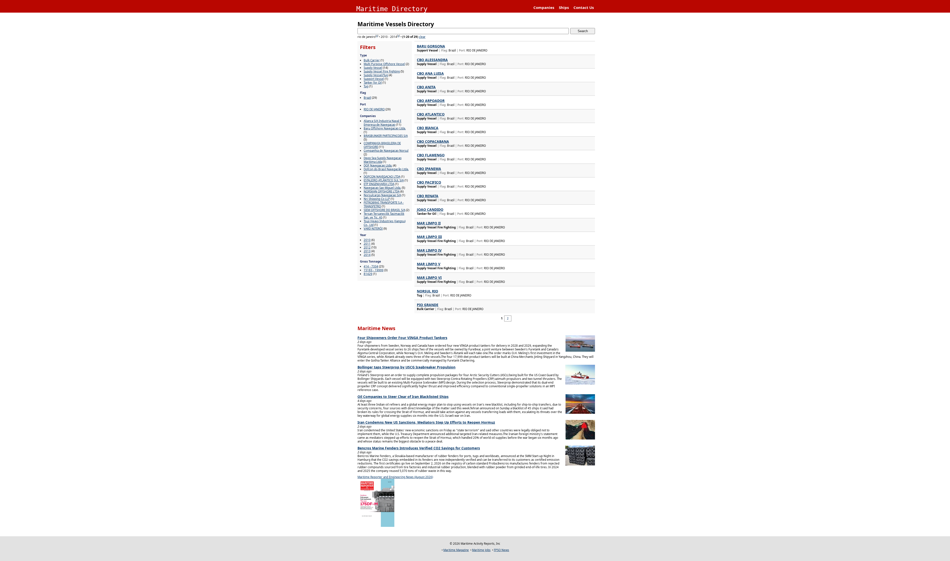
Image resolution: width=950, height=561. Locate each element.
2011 (367, 243)
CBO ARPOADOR (431, 100)
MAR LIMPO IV (429, 250)
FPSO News (501, 550)
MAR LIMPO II (429, 223)
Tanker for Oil (373, 82)
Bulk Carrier (372, 60)
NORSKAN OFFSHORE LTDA (382, 191)
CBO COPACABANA (433, 141)
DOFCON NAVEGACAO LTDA (382, 176)
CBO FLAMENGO (431, 155)
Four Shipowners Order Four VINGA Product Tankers (402, 337)
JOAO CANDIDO (430, 209)
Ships (564, 7)
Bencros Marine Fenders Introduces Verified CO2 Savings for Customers (418, 448)
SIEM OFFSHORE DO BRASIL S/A (384, 210)
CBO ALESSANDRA (432, 59)
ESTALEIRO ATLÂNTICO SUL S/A (384, 180)
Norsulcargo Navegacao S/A (382, 195)
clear (422, 37)
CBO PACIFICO (429, 182)
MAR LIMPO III (429, 236)
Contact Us (583, 7)
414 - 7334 (371, 266)
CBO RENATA (427, 196)
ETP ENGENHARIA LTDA (379, 184)
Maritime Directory (392, 9)
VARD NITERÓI (373, 228)
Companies (543, 7)
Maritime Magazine (456, 550)
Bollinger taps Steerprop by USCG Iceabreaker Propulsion (406, 367)
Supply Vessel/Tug (376, 75)
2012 (367, 247)
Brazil (367, 97)
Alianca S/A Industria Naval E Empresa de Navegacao (382, 122)
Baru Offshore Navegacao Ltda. (385, 128)
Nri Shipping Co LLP (377, 199)
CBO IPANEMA (429, 168)
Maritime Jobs (481, 550)
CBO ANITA (426, 87)
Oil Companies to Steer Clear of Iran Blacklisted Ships (403, 396)
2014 (367, 255)
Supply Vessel (373, 68)
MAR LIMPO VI (429, 277)
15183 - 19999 (373, 270)
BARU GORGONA (431, 46)
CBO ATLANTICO (431, 114)
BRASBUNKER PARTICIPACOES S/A (386, 136)
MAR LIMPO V (428, 264)
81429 (368, 274)
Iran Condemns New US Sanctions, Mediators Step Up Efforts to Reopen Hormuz (426, 422)
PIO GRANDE (427, 304)
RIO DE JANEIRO (374, 109)
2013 (367, 251)
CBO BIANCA (427, 127)
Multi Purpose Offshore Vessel (384, 64)
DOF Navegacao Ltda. (378, 165)
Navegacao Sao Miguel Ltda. (382, 188)
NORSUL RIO (427, 291)
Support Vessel (374, 79)
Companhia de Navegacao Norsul (386, 150)
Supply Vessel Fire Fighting (382, 71)
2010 (367, 240)
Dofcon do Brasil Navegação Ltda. (386, 169)
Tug (366, 86)
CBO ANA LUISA (430, 73)
